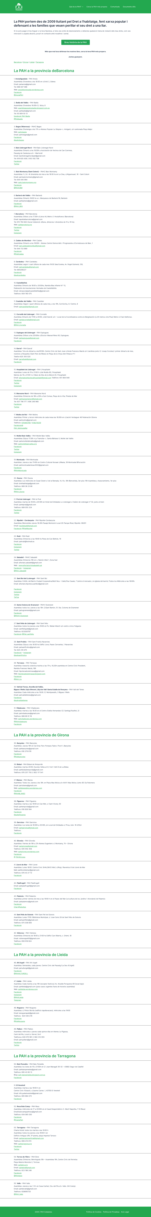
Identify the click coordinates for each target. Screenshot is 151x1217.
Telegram (17, 1000)
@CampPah (18, 1120)
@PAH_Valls (18, 1194)
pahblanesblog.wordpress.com (30, 788)
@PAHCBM (18, 188)
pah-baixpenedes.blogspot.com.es (31, 1075)
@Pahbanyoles (19, 757)
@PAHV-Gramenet (21, 616)
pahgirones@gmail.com (28, 846)
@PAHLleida (18, 997)
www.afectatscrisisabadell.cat (30, 565)
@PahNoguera (19, 1021)
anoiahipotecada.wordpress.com (31, 90)
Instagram (18, 233)
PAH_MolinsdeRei (20, 428)
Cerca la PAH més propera (96, 7)
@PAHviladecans (20, 722)
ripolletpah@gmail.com (28, 526)
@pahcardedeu (20, 275)
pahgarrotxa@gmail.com (28, 828)
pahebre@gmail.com (27, 1168)
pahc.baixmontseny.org (27, 182)
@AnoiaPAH (18, 95)
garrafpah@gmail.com (27, 359)
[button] (82, 6)
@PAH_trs (18, 679)
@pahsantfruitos (20, 655)
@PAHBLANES (19, 794)
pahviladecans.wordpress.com (30, 719)
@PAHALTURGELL (21, 974)
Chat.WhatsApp (20, 907)
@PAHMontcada (20, 470)
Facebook (18, 92)
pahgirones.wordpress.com (28, 852)
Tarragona (40, 62)
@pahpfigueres (20, 815)
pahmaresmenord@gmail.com (30, 399)
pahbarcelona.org (25, 225)
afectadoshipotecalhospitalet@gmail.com (35, 378)
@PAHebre (18, 1176)
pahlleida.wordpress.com (28, 989)
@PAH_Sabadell (20, 571)
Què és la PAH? (75, 7)
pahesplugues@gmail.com (29, 338)
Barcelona (18, 62)
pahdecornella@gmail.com (29, 320)
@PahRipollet (27, 529)
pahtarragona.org (25, 1144)
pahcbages (22, 132)
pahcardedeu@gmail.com (29, 267)
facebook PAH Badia (22, 116)
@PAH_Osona (19, 492)
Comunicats (115, 7)
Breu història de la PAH (75, 42)
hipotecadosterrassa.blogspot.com (31, 674)
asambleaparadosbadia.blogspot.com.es (34, 108)
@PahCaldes (19, 254)
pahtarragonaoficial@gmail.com (31, 1138)
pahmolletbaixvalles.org (27, 444)
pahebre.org (23, 1165)
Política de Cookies (93, 1212)
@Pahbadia (18, 119)
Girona (25, 62)
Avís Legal (125, 1212)
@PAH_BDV (18, 206)
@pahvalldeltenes (21, 700)
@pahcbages (19, 140)
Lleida (32, 62)
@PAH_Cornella (20, 325)
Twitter (16, 164)
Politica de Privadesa (111, 1212)
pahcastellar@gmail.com (28, 307)
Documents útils (129, 7)
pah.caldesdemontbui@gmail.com (32, 246)
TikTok (16, 597)
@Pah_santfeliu (28, 634)
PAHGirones (20, 857)
